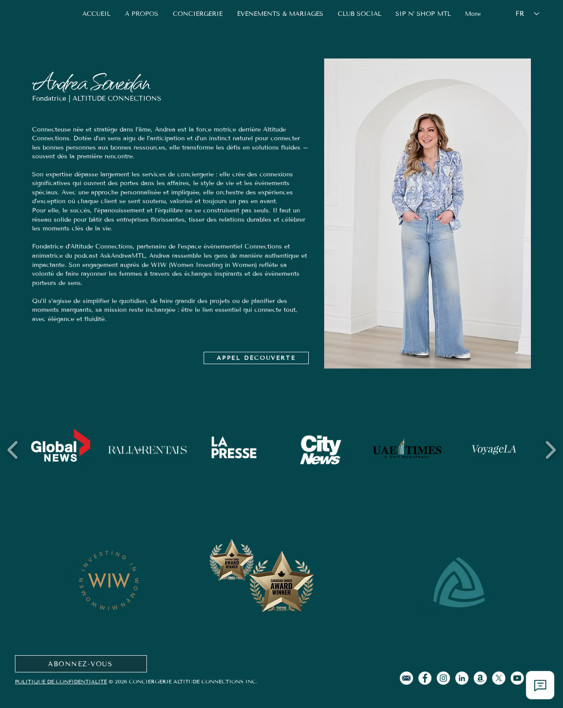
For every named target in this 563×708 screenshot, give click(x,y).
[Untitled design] (406, 678)
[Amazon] (480, 678)
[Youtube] (517, 678)
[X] (498, 678)
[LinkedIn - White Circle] (461, 678)
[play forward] (550, 450)
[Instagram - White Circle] (443, 678)
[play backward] (13, 450)
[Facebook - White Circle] (424, 678)
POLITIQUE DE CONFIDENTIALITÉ (61, 681)
